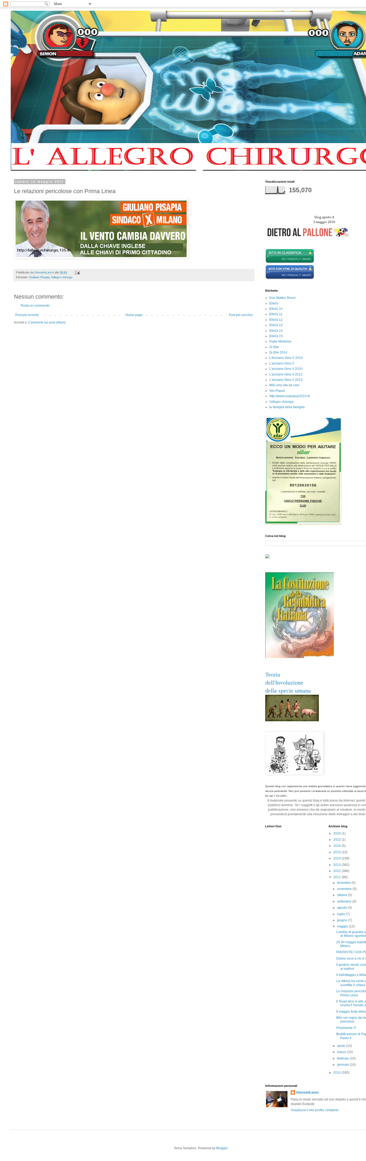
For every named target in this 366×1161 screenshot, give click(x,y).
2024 (337, 833)
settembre (344, 901)
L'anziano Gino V (281, 363)
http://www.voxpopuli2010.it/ (289, 396)
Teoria (272, 674)
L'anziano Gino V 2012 (285, 374)
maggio (343, 926)
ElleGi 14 (276, 331)
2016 (337, 846)
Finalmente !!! (346, 1028)
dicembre (344, 883)
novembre (345, 889)
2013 (337, 865)
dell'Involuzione (284, 682)
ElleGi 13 (276, 325)
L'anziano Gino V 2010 (285, 369)
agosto (342, 908)
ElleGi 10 (276, 309)
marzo (342, 1052)
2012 (337, 871)
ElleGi (273, 303)
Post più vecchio (241, 315)
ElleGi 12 (276, 320)
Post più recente (27, 315)
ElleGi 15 (276, 336)
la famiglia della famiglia (287, 407)
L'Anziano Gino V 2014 (286, 358)
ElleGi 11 (275, 314)
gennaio (343, 1064)
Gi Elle (274, 347)
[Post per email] (77, 272)
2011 (337, 877)
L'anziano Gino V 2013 (285, 380)
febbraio (343, 1058)
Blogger (221, 1148)
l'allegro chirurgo (61, 277)
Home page (134, 315)
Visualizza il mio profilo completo (314, 1110)
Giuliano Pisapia (39, 277)
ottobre (342, 895)
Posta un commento (35, 305)
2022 (337, 839)
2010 (337, 1072)
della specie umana (288, 690)
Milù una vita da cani (284, 385)
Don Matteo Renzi (282, 298)
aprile (341, 1046)
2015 (337, 852)
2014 (337, 858)
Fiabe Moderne (280, 341)
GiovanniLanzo (307, 1092)
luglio (341, 914)
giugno (342, 920)
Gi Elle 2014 (278, 352)
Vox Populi (277, 391)
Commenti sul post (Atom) (47, 322)
